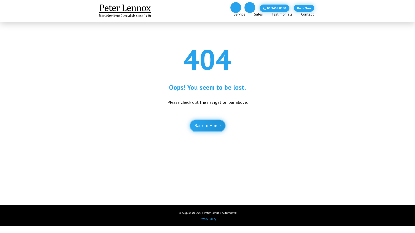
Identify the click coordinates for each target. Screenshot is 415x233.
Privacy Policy (207, 219)
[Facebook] (235, 7)
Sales (258, 14)
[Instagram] (249, 7)
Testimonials (281, 14)
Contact (307, 14)
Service (239, 14)
